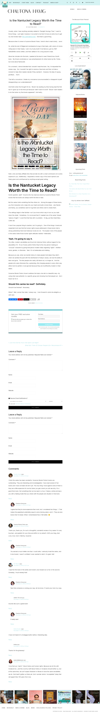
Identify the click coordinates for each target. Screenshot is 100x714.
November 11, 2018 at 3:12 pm (21, 476)
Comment (12, 359)
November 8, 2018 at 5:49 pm (23, 547)
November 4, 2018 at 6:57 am (21, 661)
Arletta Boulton (17, 629)
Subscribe (49, 324)
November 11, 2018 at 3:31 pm (23, 505)
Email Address (41, 318)
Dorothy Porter (17, 474)
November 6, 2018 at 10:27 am (21, 565)
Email (10, 382)
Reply (10, 498)
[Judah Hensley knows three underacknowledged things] (7, 697)
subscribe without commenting (22, 403)
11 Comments (41, 27)
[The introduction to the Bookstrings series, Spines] (35, 697)
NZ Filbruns (16, 563)
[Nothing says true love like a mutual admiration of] (50, 697)
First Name (40, 314)
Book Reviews (39, 303)
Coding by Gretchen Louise (91, 711)
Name (10, 375)
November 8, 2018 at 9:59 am (23, 583)
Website (11, 390)
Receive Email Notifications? (19, 398)
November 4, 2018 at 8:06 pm (21, 599)
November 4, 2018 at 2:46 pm (21, 646)
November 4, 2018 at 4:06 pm (21, 630)
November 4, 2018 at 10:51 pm (23, 615)
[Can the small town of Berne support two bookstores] (21, 697)
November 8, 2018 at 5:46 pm (21, 526)
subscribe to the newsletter (80, 175)
